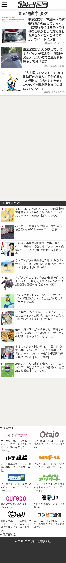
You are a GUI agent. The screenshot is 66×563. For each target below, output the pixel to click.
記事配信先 (9, 534)
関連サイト (9, 427)
